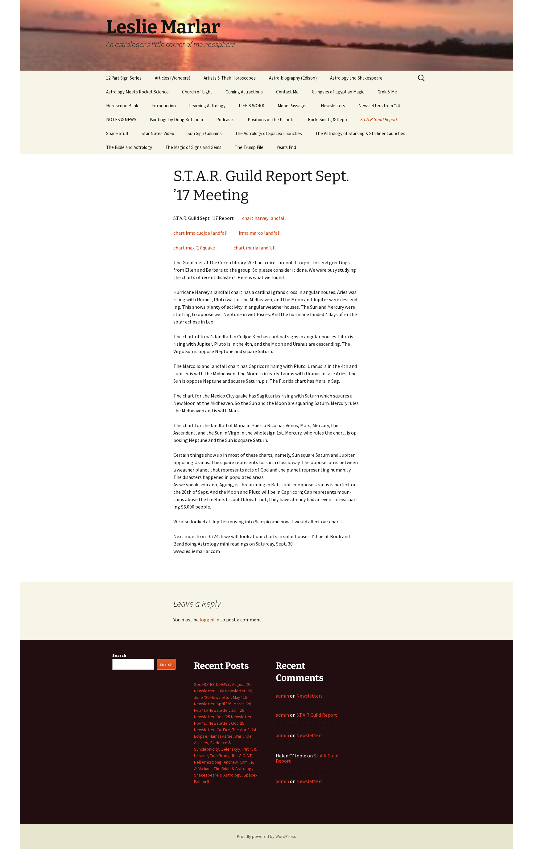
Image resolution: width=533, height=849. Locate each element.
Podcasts (225, 119)
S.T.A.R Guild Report (378, 119)
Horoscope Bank (122, 106)
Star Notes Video (158, 133)
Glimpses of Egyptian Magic (338, 92)
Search (119, 655)
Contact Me (287, 92)
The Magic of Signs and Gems (193, 147)
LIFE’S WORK (251, 106)
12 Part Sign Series (124, 78)
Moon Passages (293, 106)
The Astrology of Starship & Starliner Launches (360, 133)
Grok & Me (387, 92)
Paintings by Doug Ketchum (176, 119)
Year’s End (286, 147)
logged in (209, 619)
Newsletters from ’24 (378, 106)
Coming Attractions (244, 92)
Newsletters (333, 106)
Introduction (163, 106)
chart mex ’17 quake (194, 248)
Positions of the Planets (271, 119)
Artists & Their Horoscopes (230, 78)
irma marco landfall (260, 233)
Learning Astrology (207, 106)
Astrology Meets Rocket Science (137, 92)
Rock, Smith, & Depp (327, 119)
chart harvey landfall (264, 218)
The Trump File (249, 147)
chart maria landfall (254, 248)
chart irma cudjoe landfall (200, 233)
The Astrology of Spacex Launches (268, 133)
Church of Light (197, 92)
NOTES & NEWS (121, 119)
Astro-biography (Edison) (293, 78)
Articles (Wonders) (172, 78)
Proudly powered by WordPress (266, 836)
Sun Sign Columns (205, 133)
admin (282, 696)
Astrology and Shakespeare (356, 78)
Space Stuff (117, 133)
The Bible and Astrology (129, 147)
